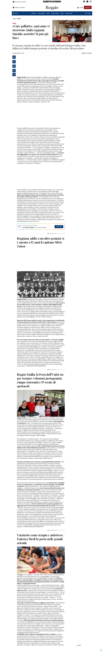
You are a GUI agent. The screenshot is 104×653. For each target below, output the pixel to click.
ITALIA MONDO (41, 13)
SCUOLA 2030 (68, 13)
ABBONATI (87, 7)
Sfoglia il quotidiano (20, 7)
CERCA (89, 13)
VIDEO (62, 13)
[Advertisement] (29, 66)
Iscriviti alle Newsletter (20, 2)
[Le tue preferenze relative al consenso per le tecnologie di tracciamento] (101, 650)
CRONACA (33, 13)
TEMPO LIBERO (55, 13)
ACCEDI (81, 7)
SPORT (48, 13)
